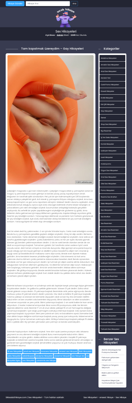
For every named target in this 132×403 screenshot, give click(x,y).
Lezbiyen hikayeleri (108, 151)
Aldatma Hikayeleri (109, 58)
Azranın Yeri (105, 78)
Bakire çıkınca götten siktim (110, 374)
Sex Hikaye (121, 397)
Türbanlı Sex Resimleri (110, 303)
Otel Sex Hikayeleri (108, 184)
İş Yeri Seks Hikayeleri (109, 137)
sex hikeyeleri (29, 360)
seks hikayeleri (14, 356)
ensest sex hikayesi (68, 351)
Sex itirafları (105, 217)
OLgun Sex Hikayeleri (109, 170)
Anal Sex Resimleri (108, 236)
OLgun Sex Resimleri (109, 276)
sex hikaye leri (78, 356)
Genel (103, 118)
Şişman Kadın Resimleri (110, 289)
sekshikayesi (28, 356)
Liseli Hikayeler (107, 157)
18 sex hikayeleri (15, 351)
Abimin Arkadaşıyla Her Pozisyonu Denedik (111, 351)
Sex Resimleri (106, 223)
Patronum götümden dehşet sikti (110, 358)
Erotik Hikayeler (107, 98)
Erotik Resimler (107, 243)
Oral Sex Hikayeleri (108, 177)
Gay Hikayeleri (107, 111)
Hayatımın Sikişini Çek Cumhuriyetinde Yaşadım (112, 381)
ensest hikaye (106, 397)
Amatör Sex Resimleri (110, 230)
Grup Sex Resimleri (108, 256)
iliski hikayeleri (85, 351)
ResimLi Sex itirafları (109, 197)
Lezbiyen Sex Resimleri (110, 263)
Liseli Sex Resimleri (108, 269)
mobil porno (106, 164)
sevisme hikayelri (62, 356)
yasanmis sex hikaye (46, 360)
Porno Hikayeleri (107, 190)
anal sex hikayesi (31, 351)
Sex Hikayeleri (106, 210)
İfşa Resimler (106, 131)
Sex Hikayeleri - (92, 397)
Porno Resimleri (107, 283)
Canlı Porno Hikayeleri (110, 85)
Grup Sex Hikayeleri (109, 124)
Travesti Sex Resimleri (110, 296)
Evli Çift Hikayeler (107, 104)
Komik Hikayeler (107, 144)
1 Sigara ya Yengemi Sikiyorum (110, 366)
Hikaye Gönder (15, 3)
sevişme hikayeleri (44, 356)
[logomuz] (66, 18)
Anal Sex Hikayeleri (108, 71)
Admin (60, 35)
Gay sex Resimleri (108, 250)
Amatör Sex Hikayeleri (110, 65)
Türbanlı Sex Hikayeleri (110, 329)
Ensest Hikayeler (107, 91)
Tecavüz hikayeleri (108, 316)
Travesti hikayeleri (108, 322)
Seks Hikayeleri (107, 203)
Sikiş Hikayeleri (107, 309)
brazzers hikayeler (49, 351)
